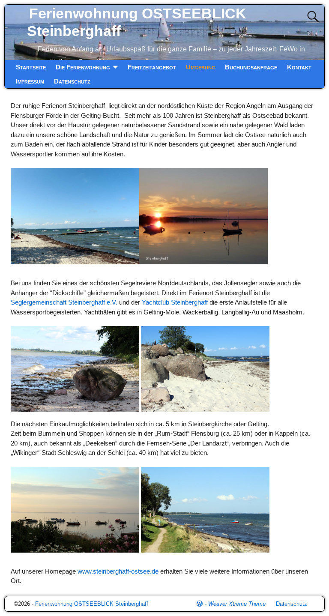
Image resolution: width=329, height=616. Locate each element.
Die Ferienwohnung (83, 67)
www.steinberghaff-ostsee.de (119, 571)
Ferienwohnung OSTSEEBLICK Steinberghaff (91, 604)
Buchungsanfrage (251, 67)
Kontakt (299, 67)
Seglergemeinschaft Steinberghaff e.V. (64, 302)
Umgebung (200, 67)
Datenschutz (72, 81)
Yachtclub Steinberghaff (175, 302)
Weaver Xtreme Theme (237, 604)
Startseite (31, 67)
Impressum (30, 81)
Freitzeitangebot (152, 67)
